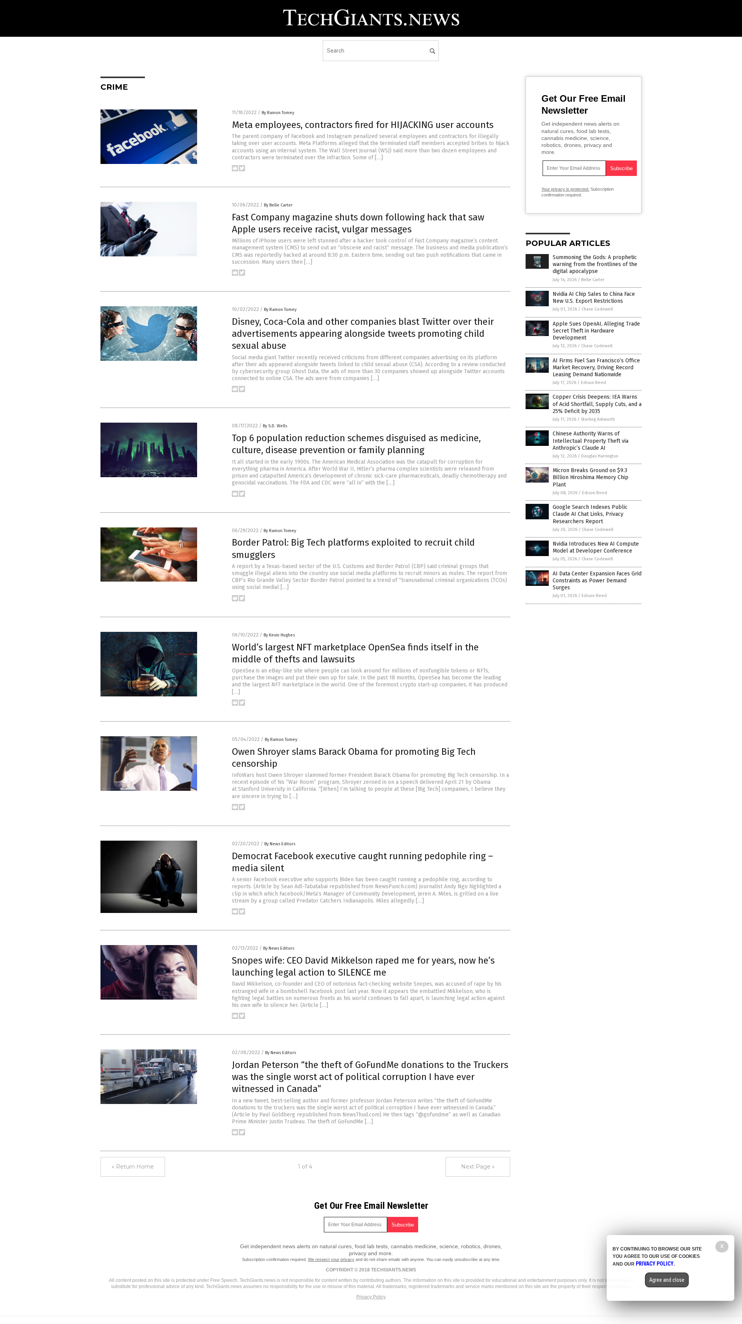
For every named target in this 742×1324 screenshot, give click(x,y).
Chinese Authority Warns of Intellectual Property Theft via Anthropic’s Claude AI (590, 440)
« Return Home (133, 1166)
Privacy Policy (371, 1297)
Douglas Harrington (599, 456)
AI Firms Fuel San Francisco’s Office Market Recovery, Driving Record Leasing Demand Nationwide (596, 367)
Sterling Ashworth (598, 419)
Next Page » (478, 1166)
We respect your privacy (331, 1259)
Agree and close (666, 1280)
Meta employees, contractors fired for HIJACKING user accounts (363, 124)
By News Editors (279, 843)
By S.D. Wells (275, 425)
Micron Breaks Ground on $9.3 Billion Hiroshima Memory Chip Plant (590, 477)
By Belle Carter (278, 205)
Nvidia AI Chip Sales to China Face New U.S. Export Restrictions (594, 297)
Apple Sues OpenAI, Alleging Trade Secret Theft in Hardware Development (596, 331)
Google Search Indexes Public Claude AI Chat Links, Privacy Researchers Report (590, 514)
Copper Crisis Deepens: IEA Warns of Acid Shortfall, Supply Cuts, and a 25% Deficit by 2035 (597, 404)
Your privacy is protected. (565, 189)
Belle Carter (592, 279)
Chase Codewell (597, 309)
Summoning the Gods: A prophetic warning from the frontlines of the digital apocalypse (595, 264)
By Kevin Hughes (279, 635)
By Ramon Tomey (278, 112)
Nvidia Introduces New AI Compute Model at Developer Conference (596, 547)
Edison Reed (593, 382)
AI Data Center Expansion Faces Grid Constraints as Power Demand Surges (597, 580)
